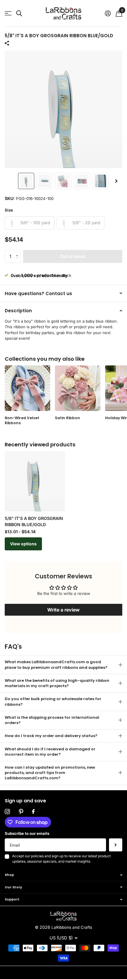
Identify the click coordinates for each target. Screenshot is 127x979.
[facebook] (33, 811)
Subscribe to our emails (27, 833)
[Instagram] (7, 811)
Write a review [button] (63, 610)
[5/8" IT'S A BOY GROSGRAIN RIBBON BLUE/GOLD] (35, 481)
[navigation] (26, 181)
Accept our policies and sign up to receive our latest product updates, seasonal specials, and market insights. (61, 858)
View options (23, 543)
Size (9, 210)
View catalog (8, 13)
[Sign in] (108, 13)
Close (63, 875)
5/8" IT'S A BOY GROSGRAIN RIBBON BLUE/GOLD (34, 521)
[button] (116, 181)
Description (18, 311)
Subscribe (115, 845)
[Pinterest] (21, 811)
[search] (19, 13)
